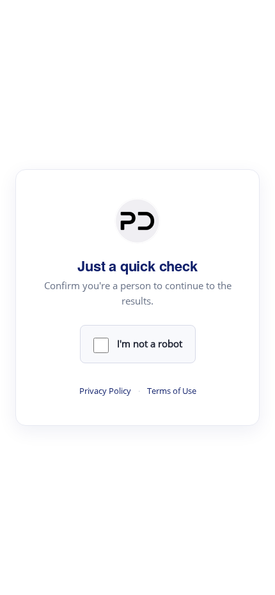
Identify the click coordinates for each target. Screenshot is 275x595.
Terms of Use (171, 391)
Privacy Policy (105, 391)
